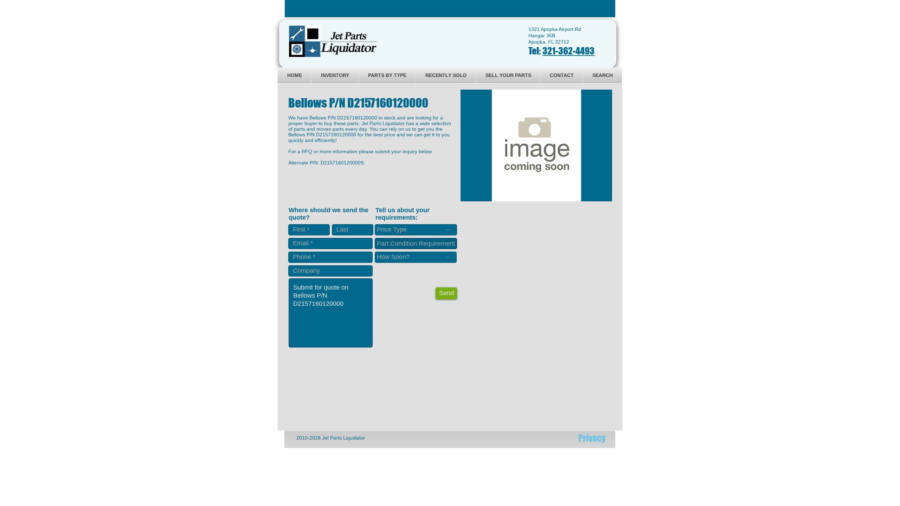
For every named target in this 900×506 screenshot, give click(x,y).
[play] (597, 195)
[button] (536, 145)
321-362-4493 (568, 50)
